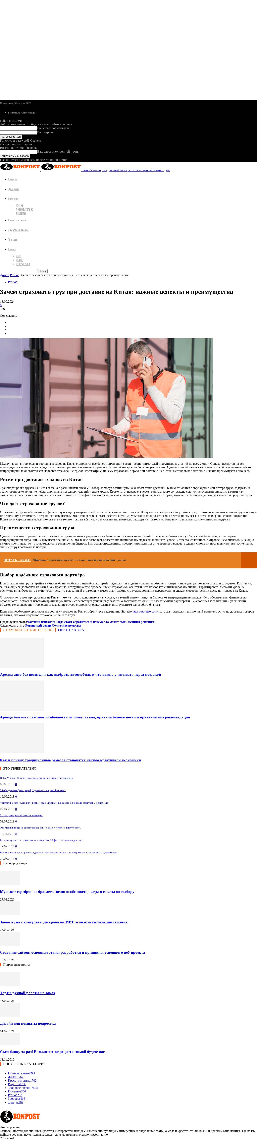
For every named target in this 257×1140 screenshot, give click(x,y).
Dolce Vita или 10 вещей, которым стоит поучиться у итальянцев (36, 777)
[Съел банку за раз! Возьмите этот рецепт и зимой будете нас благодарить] (10, 1044)
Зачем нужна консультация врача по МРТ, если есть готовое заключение (63, 922)
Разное (12, 249)
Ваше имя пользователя (53, 128)
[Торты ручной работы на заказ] (10, 985)
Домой (4, 275)
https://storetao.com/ (145, 611)
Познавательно (24, 209)
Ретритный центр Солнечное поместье (53, 625)
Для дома (13, 189)
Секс (18, 256)
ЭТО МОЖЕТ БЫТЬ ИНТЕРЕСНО (27, 630)
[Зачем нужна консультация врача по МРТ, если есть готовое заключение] (10, 914)
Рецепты (21, 213)
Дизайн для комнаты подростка (28, 1023)
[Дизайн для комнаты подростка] (10, 1015)
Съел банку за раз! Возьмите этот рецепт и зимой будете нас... (54, 1052)
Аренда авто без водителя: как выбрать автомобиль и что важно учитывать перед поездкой (80, 674)
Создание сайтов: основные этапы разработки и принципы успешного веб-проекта (72, 952)
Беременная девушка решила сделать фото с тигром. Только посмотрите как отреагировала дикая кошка (58, 852)
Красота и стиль (17, 220)
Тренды (12, 239)
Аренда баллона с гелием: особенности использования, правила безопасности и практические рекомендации (95, 717)
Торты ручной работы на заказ (27, 993)
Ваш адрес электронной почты (58, 151)
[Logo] (20, 170)
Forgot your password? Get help (20, 140)
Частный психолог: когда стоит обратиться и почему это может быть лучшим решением (91, 622)
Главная (12, 179)
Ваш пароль (45, 132)
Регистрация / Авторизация (22, 112)
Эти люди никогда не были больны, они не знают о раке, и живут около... (41, 827)
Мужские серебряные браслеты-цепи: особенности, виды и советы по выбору (67, 891)
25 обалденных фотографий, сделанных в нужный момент (33, 790)
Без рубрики (23, 264)
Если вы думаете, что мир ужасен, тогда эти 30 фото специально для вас (41, 840)
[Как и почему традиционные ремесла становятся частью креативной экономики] (22, 752)
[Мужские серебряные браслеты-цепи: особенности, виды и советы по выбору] (10, 883)
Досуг (19, 260)
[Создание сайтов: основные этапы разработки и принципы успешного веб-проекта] (10, 944)
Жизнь (19, 205)
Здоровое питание (18, 230)
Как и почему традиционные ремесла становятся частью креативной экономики (70, 760)
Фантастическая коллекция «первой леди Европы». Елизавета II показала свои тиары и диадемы (54, 802)
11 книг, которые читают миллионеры (21, 815)
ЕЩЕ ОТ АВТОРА (71, 630)
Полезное (13, 198)
